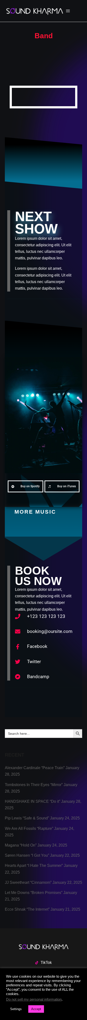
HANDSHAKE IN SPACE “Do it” (32, 801)
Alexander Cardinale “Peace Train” (35, 768)
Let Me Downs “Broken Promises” (33, 893)
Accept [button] (36, 1009)
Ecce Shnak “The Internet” (27, 909)
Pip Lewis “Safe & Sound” (27, 818)
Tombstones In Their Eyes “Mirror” (34, 785)
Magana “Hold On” (20, 845)
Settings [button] (16, 1009)
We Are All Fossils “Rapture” (29, 828)
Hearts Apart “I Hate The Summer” (34, 865)
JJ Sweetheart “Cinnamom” (28, 882)
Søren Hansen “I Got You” (27, 855)
